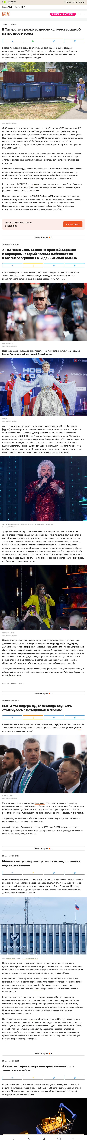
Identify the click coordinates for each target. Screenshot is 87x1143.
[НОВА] (62, 14)
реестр (44, 879)
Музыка (14, 683)
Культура (5, 683)
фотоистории (15, 675)
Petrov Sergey (11, 958)
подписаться (73, 224)
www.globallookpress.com (30, 958)
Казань (21, 683)
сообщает (39, 51)
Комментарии (43, 237)
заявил (63, 196)
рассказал (40, 803)
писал (35, 184)
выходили (70, 545)
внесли (34, 1019)
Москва (17, 7)
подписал (38, 988)
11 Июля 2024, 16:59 (9, 24)
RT (12, 1091)
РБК (79, 728)
